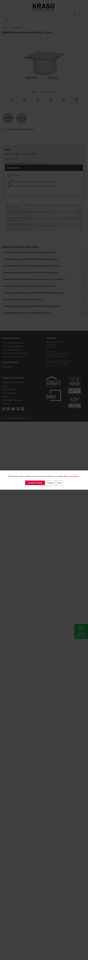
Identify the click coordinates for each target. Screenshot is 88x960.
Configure (50, 483)
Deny (60, 483)
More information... (72, 476)
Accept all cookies (35, 483)
